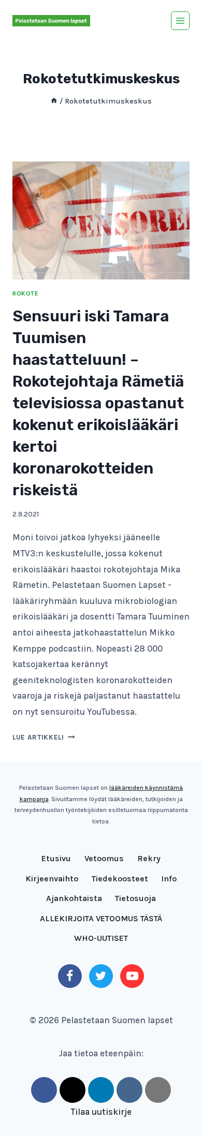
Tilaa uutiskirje (101, 1112)
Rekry (149, 858)
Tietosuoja (135, 898)
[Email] (158, 1090)
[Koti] (53, 101)
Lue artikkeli (43, 737)
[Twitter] (101, 976)
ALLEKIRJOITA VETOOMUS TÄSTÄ (101, 918)
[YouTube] (132, 976)
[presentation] (101, 220)
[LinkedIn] (101, 1090)
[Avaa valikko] (180, 20)
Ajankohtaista (74, 898)
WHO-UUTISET (101, 938)
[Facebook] (70, 976)
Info (169, 878)
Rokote (25, 293)
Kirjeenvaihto (51, 878)
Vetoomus (104, 858)
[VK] (129, 1090)
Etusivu (56, 858)
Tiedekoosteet (120, 878)
